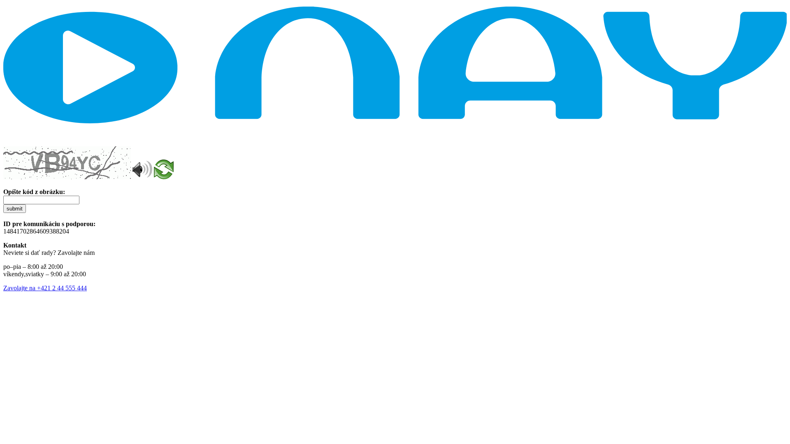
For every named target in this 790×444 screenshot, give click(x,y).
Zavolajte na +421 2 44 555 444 (45, 287)
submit (15, 209)
